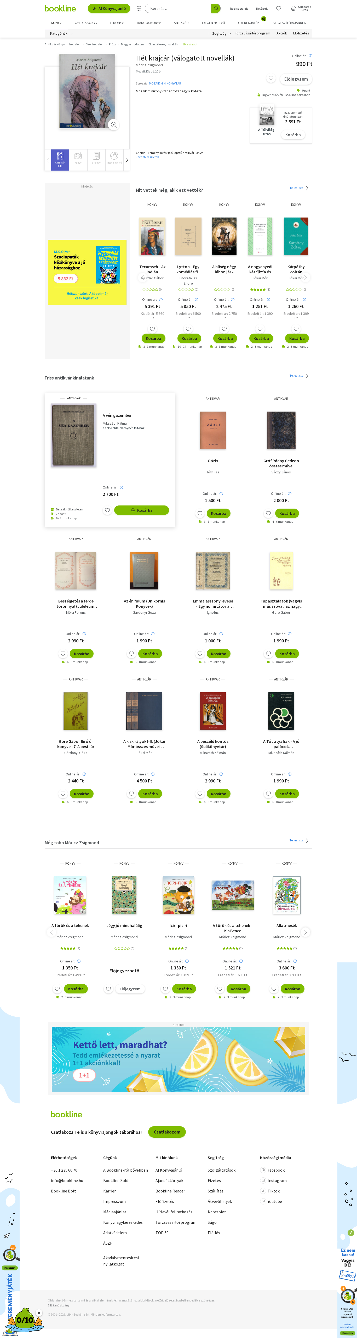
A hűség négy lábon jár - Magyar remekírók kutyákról (224, 269)
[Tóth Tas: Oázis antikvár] (213, 430)
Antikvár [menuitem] (181, 22)
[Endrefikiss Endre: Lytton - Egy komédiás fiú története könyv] (188, 236)
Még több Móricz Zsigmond (72, 843)
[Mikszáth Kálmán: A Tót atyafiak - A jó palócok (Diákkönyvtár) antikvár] (281, 711)
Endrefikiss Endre (188, 281)
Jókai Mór (260, 278)
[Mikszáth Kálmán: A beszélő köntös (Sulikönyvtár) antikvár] (213, 711)
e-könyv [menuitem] (117, 22)
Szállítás (215, 1191)
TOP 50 (162, 1232)
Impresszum (114, 1201)
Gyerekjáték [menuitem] (251, 21)
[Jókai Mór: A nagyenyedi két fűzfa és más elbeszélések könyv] (260, 236)
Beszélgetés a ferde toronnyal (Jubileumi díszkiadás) (75, 603)
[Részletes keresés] (139, 8)
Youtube (275, 1201)
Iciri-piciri (178, 925)
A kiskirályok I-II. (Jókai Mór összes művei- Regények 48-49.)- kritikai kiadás (144, 744)
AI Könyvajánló (112, 8)
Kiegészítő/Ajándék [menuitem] (289, 22)
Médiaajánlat (114, 1211)
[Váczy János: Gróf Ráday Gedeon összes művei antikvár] (281, 430)
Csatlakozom (167, 1132)
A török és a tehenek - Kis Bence (232, 928)
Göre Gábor (281, 612)
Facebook (276, 1170)
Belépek (262, 8)
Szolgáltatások (221, 1170)
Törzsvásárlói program (252, 33)
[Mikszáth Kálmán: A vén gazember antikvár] (73, 435)
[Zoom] (113, 124)
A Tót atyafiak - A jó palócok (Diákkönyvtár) (281, 744)
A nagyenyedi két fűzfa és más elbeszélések (260, 269)
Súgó (212, 1222)
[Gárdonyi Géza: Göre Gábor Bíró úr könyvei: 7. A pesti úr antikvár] (76, 711)
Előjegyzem (296, 79)
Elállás (214, 1232)
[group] (60, 160)
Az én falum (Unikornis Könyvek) (144, 603)
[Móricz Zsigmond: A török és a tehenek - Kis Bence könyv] (233, 895)
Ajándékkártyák (169, 1180)
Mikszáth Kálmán (116, 423)
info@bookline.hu (67, 1180)
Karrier (109, 1191)
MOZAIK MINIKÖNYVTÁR (165, 83)
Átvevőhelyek (220, 1201)
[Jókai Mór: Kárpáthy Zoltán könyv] (296, 236)
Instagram (277, 1180)
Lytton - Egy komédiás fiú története (188, 269)
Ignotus (213, 612)
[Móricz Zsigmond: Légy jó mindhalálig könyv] (124, 895)
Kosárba (293, 134)
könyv (152, 204)
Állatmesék (287, 925)
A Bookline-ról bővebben (125, 1170)
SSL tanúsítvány (59, 1305)
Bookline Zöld (115, 1180)
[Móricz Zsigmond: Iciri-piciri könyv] (178, 895)
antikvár (73, 398)
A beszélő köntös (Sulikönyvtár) (212, 744)
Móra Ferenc (76, 612)
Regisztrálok (239, 8)
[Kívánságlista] (278, 8)
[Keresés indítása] (216, 8)
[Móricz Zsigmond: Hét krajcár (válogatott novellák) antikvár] (87, 91)
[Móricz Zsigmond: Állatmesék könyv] (286, 895)
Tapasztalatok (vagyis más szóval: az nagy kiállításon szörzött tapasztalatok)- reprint (281, 603)
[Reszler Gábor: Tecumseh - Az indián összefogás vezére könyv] (152, 236)
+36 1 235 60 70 (64, 1170)
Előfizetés (301, 33)
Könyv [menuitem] (56, 22)
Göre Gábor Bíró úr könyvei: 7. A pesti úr (75, 744)
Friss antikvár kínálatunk (69, 378)
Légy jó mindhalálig (124, 925)
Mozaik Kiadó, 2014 (149, 71)
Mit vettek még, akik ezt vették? (169, 190)
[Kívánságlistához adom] (271, 78)
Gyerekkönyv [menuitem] (86, 22)
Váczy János (281, 472)
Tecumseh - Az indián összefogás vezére (152, 269)
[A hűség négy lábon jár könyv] (224, 236)
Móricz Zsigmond (70, 937)
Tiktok (274, 1191)
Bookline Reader (170, 1191)
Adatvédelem (115, 1232)
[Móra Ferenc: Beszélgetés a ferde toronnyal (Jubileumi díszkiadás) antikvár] (75, 570)
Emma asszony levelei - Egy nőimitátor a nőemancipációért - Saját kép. (213, 603)
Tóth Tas (212, 472)
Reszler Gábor (152, 278)
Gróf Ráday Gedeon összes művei (281, 463)
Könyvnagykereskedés (123, 1222)
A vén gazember (117, 415)
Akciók (282, 33)
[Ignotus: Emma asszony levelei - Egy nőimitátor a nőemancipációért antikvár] (213, 570)
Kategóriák (58, 33)
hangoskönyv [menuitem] (149, 22)
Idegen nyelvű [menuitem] (213, 22)
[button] (126, 160)
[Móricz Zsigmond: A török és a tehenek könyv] (70, 895)
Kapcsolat (217, 1211)
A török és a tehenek (70, 925)
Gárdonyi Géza (144, 612)
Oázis (213, 460)
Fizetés (214, 1180)
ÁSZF (107, 1243)
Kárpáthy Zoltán (296, 269)
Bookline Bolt (63, 1191)
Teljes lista (297, 188)
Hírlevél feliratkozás (174, 1211)
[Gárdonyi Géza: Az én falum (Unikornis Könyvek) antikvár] (144, 570)
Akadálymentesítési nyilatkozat (121, 1261)
